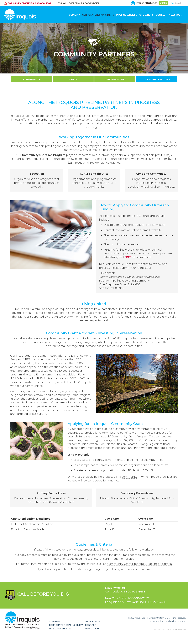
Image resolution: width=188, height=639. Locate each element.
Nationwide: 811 (115, 587)
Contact (161, 15)
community (129, 476)
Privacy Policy (156, 621)
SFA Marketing (180, 629)
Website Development (162, 629)
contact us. (143, 569)
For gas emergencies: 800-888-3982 (29, 3)
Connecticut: (125, 591)
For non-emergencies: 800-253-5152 (78, 3)
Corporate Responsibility (98, 15)
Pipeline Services (126, 15)
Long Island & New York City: (135, 602)
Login (163, 3)
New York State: (127, 598)
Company (74, 15)
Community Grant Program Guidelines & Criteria (139, 564)
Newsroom (175, 15)
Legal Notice (170, 621)
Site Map (182, 621)
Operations (146, 15)
